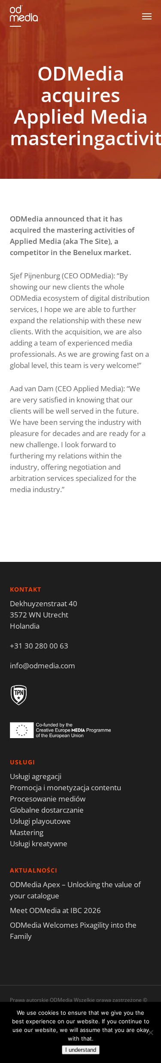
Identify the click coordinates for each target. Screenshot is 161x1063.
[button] (147, 16)
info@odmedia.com (42, 665)
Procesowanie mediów (47, 799)
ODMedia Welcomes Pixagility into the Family (73, 930)
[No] (150, 1032)
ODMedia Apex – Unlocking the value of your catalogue (75, 890)
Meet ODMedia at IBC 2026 (55, 910)
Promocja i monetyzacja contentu (65, 787)
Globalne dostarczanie (47, 810)
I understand (80, 1050)
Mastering (26, 832)
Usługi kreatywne (38, 843)
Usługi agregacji (35, 776)
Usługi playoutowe (40, 821)
